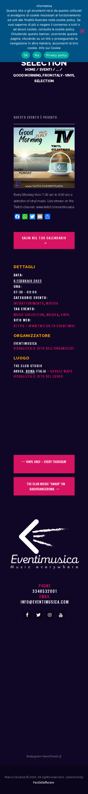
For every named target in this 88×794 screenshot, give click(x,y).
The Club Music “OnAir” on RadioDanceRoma (46, 486)
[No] (82, 31)
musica (52, 303)
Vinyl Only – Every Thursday (45, 461)
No (37, 55)
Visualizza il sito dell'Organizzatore (47, 348)
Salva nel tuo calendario (44, 237)
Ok (26, 55)
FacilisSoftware (43, 782)
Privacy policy (56, 55)
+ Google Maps (60, 371)
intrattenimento (29, 303)
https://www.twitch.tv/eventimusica (47, 325)
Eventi (46, 69)
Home (30, 69)
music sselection (29, 314)
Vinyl (65, 314)
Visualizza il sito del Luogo (38, 376)
